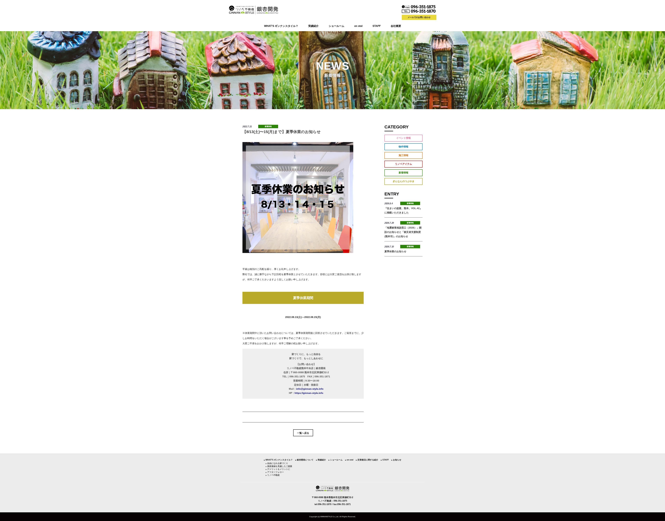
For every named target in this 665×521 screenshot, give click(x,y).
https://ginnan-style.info (309, 393)
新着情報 (268, 126)
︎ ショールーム (336, 460)
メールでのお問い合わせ (419, 17)
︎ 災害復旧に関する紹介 (367, 460)
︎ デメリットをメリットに (278, 469)
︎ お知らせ (396, 460)
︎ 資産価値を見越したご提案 (279, 466)
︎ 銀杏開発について (304, 460)
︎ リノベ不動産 (273, 475)
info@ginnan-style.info (309, 388)
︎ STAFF (385, 460)
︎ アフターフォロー (275, 472)
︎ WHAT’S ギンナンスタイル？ (278, 460)
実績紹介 (313, 25)
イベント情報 (403, 138)
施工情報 (403, 155)
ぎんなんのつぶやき (403, 181)
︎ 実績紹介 (321, 460)
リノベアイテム (403, 164)
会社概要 (396, 25)
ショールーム (336, 25)
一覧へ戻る (303, 433)
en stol (358, 25)
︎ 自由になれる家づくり (277, 463)
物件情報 (403, 146)
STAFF (377, 25)
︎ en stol (349, 460)
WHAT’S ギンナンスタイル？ (281, 25)
